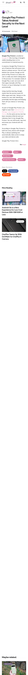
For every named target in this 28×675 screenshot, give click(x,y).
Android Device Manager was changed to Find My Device (13, 112)
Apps (18, 152)
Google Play (8, 156)
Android (7, 152)
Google (24, 144)
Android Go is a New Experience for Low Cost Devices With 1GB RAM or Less (12, 211)
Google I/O (5, 58)
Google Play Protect (9, 159)
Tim (8, 11)
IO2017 (22, 159)
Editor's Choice (8, 664)
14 (6, 31)
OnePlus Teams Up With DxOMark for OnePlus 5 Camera (12, 236)
